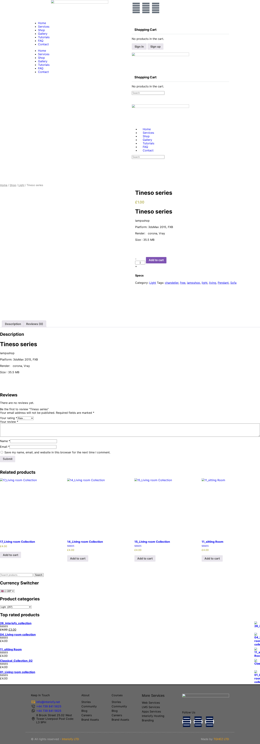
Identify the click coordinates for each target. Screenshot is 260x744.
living (212, 282)
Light (21, 185)
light (204, 282)
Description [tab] (13, 324)
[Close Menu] (134, 123)
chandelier (171, 282)
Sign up (155, 46)
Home (42, 23)
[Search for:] (148, 92)
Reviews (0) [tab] (34, 324)
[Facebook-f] (186, 721)
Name (5, 441)
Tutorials (44, 37)
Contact (43, 44)
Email (5, 446)
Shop (41, 30)
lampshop (193, 282)
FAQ (40, 40)
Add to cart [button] (10, 555)
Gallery (42, 33)
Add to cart (156, 260)
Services (43, 26)
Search (38, 575)
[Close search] (134, 170)
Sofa (233, 282)
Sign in (139, 46)
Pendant (223, 282)
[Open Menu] (134, 51)
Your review (9, 421)
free (182, 282)
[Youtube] (209, 721)
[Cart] (134, 23)
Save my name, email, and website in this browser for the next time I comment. (57, 452)
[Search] (134, 20)
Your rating (8, 418)
